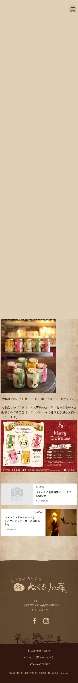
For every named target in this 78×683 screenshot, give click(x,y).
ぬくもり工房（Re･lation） (39, 657)
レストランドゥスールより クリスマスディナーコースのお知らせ (22, 520)
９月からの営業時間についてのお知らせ (53, 494)
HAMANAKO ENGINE (39, 664)
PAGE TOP (69, 656)
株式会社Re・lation (39, 650)
